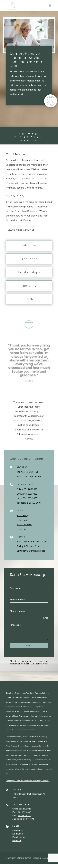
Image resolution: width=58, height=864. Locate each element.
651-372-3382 (30, 494)
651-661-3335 (30, 498)
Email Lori (22, 529)
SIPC (20, 702)
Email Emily (22, 515)
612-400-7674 (34, 503)
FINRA (15, 702)
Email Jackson (24, 524)
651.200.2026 (30, 489)
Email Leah (22, 520)
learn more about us (21, 229)
